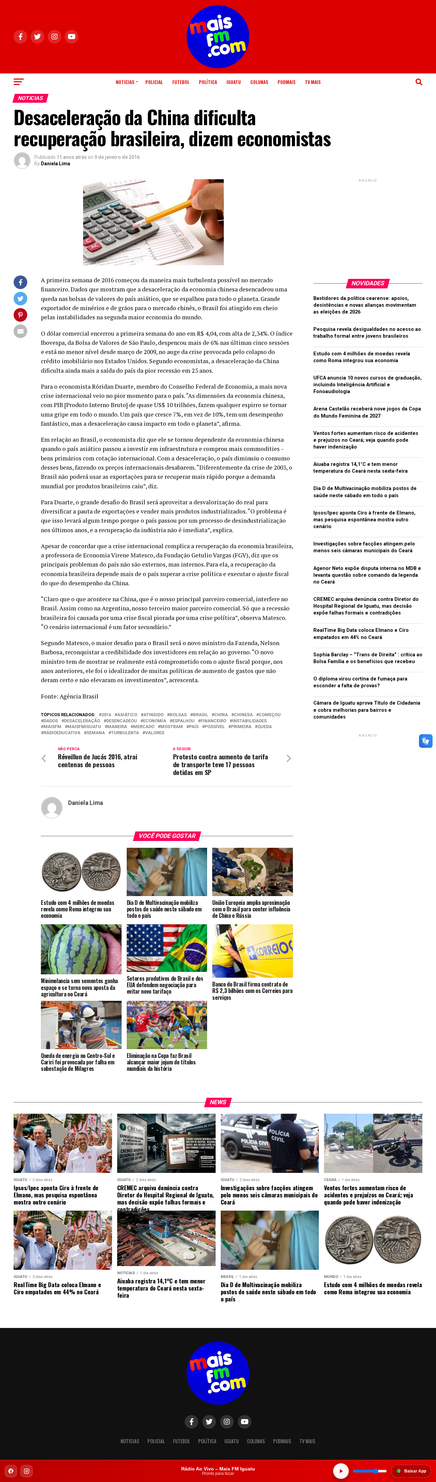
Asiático (127, 715)
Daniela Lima (55, 163)
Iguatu (234, 81)
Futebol (180, 81)
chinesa (243, 715)
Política (208, 81)
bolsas (178, 715)
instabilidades (249, 721)
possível (215, 727)
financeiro (213, 721)
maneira (117, 727)
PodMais (286, 81)
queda (265, 727)
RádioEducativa (62, 733)
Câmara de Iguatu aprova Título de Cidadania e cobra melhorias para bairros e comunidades (366, 710)
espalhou (183, 721)
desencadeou (121, 721)
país (194, 727)
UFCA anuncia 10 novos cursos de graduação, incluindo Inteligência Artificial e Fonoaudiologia (367, 384)
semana (96, 733)
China (221, 715)
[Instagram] (26, 1471)
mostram (171, 727)
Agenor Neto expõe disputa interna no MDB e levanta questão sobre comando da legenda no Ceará (367, 575)
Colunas (259, 81)
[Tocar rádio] (341, 1471)
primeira (241, 727)
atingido (153, 715)
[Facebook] (11, 1471)
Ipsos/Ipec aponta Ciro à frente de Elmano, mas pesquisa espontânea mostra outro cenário (364, 519)
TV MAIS (313, 81)
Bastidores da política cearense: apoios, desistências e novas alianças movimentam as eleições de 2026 (364, 305)
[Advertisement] (368, 226)
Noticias (125, 81)
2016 (106, 715)
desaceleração (82, 721)
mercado (143, 727)
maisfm (52, 727)
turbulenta (125, 733)
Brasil (200, 715)
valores (154, 733)
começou (270, 715)
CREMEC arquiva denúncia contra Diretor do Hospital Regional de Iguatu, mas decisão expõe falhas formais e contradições (366, 606)
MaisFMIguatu (84, 727)
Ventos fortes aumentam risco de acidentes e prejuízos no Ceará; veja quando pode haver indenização (365, 440)
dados (51, 721)
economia (154, 721)
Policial (154, 81)
